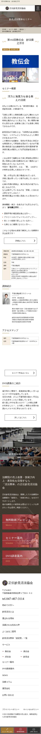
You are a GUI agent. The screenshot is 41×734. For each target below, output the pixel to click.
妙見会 (26, 657)
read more (21, 440)
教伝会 (5, 49)
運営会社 (6, 688)
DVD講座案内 (8, 669)
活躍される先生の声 (11, 625)
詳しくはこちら (21, 417)
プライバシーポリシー (10, 709)
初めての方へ (8, 605)
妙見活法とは (8, 612)
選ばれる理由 (8, 618)
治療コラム (7, 682)
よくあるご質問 (9, 631)
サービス (6, 645)
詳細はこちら (20, 241)
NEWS (5, 675)
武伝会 (8, 657)
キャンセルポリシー (31, 709)
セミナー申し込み (7, 731)
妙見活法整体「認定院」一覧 (14, 638)
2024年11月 (14, 49)
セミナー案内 (8, 662)
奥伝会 (26, 651)
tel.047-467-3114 (13, 598)
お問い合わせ (34, 731)
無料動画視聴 (20, 731)
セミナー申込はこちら (20, 373)
